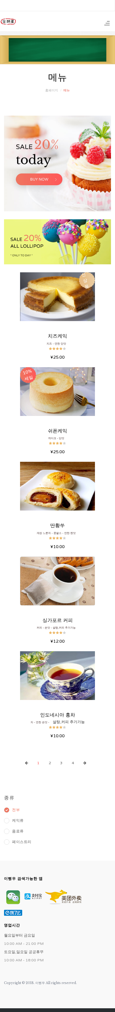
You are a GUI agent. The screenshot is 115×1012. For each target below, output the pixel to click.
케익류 (18, 820)
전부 (16, 810)
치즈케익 (57, 336)
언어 (102, 5)
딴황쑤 (57, 525)
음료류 (18, 831)
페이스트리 (22, 842)
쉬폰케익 (57, 431)
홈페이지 (51, 90)
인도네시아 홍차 (57, 715)
